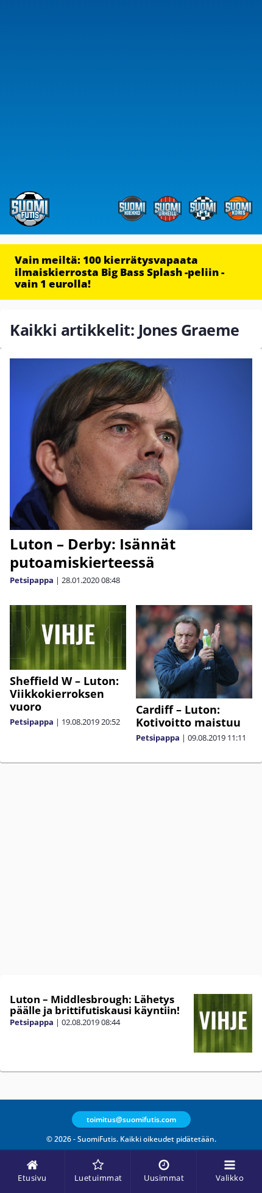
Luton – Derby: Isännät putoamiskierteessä (92, 553)
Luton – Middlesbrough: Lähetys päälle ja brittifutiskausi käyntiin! (95, 1005)
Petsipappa (32, 580)
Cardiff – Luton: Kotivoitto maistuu (188, 716)
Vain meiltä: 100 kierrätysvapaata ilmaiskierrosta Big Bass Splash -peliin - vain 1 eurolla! (119, 272)
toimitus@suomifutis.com (131, 1119)
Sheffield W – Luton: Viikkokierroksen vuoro (64, 693)
